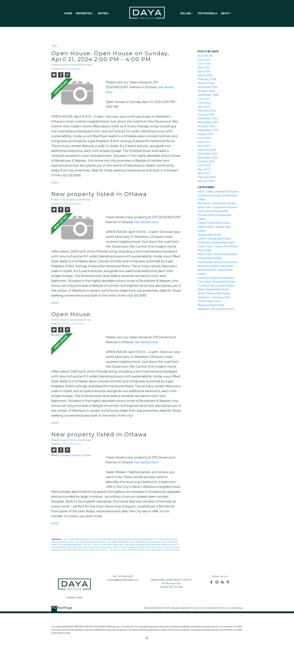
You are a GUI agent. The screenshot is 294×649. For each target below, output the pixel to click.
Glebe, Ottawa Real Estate (106, 542)
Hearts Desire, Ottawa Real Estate (131, 542)
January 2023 (206, 181)
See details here (146, 222)
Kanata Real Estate (153, 542)
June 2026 (204, 63)
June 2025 (204, 102)
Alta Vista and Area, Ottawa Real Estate (106, 539)
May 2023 (204, 169)
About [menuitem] (225, 13)
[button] (211, 582)
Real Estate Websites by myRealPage (224, 608)
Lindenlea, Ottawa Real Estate (70, 545)
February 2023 (207, 177)
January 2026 (206, 83)
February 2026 (207, 79)
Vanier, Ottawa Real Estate (89, 550)
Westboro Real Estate (73, 323)
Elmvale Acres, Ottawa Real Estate (81, 542)
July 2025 (204, 98)
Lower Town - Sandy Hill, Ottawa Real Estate (100, 545)
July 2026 (204, 59)
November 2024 (208, 122)
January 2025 (206, 114)
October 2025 (206, 91)
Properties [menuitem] (84, 13)
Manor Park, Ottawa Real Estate (131, 545)
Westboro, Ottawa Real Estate (168, 550)
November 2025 (208, 87)
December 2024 (208, 118)
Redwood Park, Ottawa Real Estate (97, 547)
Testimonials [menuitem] (207, 13)
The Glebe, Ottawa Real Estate (149, 547)
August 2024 (206, 134)
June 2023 (204, 165)
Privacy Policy (197, 608)
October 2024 (206, 126)
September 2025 (208, 94)
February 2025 (207, 110)
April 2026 (204, 71)
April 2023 (204, 173)
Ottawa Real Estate (71, 68)
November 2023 (208, 157)
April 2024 (204, 145)
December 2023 (208, 153)
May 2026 (203, 67)
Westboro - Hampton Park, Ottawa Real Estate (119, 550)
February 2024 (207, 149)
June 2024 (204, 138)
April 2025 (204, 106)
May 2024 (204, 141)
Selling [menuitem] (185, 13)
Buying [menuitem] (103, 13)
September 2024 (208, 130)
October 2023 (206, 161)
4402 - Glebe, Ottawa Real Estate (76, 539)
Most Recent (205, 55)
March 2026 (205, 75)
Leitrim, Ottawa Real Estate (214, 238)
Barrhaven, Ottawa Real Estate (135, 539)
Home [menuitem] (68, 13)
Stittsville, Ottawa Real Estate (124, 547)
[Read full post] (77, 94)
